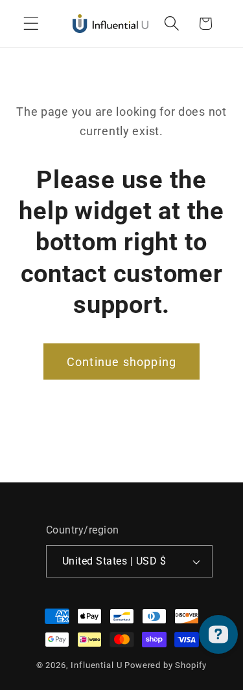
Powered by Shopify (165, 665)
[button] (31, 23)
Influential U (96, 665)
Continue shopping (121, 362)
